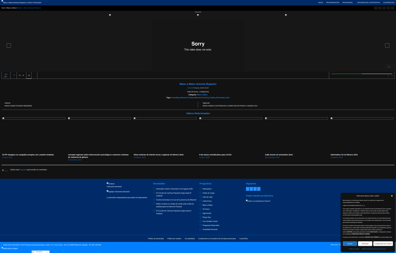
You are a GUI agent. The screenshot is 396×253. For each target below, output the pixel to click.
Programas (347, 2)
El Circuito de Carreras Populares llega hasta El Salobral (173, 194)
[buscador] (392, 8)
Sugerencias (388, 2)
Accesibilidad (190, 238)
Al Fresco (206, 209)
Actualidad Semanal (210, 229)
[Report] (34, 75)
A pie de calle (208, 197)
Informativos (207, 189)
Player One (207, 217)
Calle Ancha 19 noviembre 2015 (279, 155)
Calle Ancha (207, 201)
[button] (392, 196)
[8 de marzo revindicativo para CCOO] (230, 135)
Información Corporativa (368, 2)
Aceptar (350, 244)
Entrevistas (220, 97)
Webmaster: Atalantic (337, 244)
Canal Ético (243, 238)
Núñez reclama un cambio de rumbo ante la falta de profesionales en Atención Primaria (175, 205)
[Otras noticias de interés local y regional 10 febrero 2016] (165, 135)
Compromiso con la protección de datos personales (217, 238)
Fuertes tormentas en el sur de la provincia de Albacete (176, 200)
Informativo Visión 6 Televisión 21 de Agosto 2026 (174, 189)
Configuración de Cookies (383, 244)
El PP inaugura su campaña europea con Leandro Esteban (28, 155)
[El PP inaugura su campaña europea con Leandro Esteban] (33, 135)
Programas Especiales (211, 225)
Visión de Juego (208, 193)
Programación (332, 2)
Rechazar (365, 244)
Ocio (228, 97)
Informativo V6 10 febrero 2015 (344, 155)
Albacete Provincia (201, 97)
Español (39, 251)
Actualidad (175, 97)
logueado (23, 170)
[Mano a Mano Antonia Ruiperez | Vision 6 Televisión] (21, 2)
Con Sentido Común (210, 221)
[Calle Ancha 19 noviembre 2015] (296, 135)
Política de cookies (354, 248)
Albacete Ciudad (186, 97)
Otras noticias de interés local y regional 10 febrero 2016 (158, 155)
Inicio (320, 2)
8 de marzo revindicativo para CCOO (215, 155)
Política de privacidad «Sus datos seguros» (374, 248)
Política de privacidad (156, 238)
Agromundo (207, 213)
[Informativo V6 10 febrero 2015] (362, 135)
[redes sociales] (375, 8)
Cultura (212, 97)
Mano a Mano (202, 95)
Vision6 (190, 88)
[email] (380, 8)
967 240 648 (96, 245)
